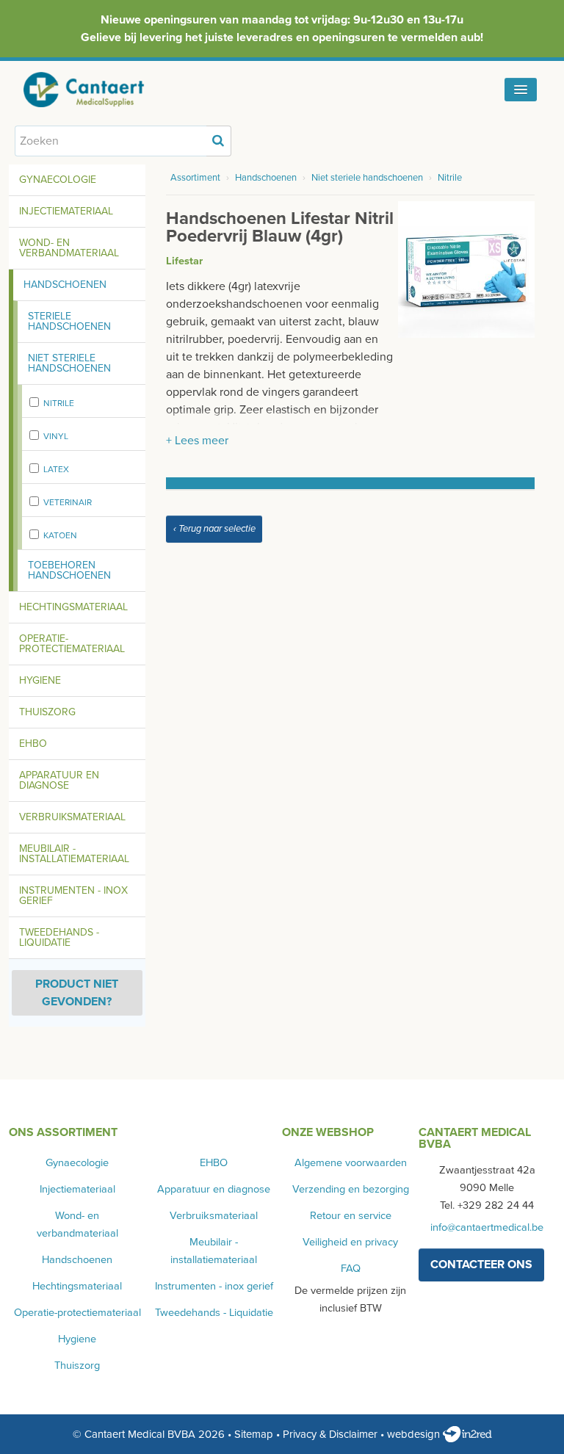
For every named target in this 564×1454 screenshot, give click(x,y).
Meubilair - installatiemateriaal (74, 853)
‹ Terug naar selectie (214, 529)
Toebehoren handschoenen (69, 570)
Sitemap (253, 1434)
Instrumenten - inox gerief (73, 895)
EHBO (33, 743)
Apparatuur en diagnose (59, 780)
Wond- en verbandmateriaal (69, 247)
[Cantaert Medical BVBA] (99, 89)
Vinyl (55, 436)
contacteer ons (481, 1264)
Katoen (60, 535)
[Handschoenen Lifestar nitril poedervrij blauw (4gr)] (466, 268)
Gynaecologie (57, 179)
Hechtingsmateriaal (73, 607)
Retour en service (350, 1215)
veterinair (67, 502)
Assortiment (195, 178)
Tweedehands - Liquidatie (59, 937)
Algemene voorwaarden (350, 1163)
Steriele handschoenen (69, 321)
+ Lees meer (197, 440)
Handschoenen (65, 284)
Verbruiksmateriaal (72, 817)
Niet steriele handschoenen (69, 363)
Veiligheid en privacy (350, 1242)
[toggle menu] (521, 89)
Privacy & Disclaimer (330, 1434)
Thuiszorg (47, 712)
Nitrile (58, 403)
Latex (56, 469)
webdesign (415, 1434)
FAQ (351, 1268)
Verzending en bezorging (350, 1189)
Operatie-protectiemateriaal (72, 643)
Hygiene (40, 680)
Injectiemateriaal (66, 211)
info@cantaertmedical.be (486, 1227)
